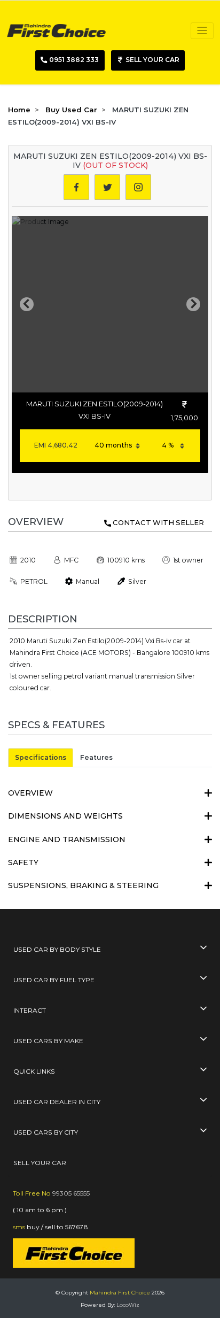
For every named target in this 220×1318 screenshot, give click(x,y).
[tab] (110, 793)
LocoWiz (127, 1304)
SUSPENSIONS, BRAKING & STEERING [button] (83, 885)
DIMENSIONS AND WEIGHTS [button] (65, 816)
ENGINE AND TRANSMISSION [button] (66, 839)
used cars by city (45, 1132)
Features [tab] (96, 757)
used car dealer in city (56, 1102)
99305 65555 (71, 1193)
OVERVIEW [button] (30, 793)
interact (29, 1010)
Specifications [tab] (40, 757)
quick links (34, 1071)
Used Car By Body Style (57, 949)
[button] (26, 304)
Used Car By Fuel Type (54, 980)
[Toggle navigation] (202, 30)
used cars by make (48, 1041)
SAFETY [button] (23, 862)
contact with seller (158, 522)
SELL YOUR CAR (39, 1163)
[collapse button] (203, 948)
